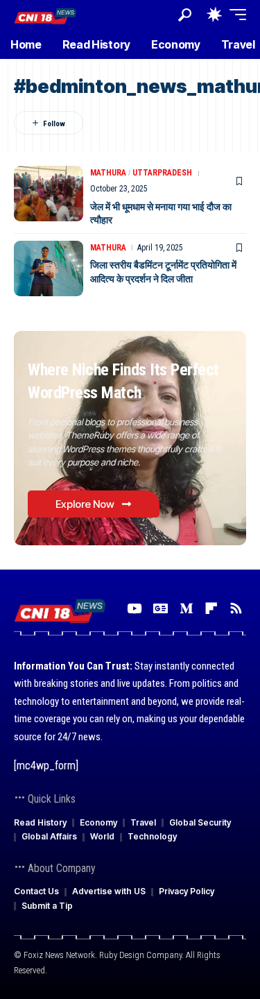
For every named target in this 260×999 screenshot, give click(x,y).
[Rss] (236, 608)
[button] (185, 15)
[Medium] (186, 608)
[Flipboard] (211, 608)
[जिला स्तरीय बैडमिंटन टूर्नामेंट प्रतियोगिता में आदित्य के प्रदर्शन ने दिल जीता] (48, 268)
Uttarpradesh (162, 173)
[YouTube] (134, 608)
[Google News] (160, 608)
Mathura (108, 173)
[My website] (46, 14)
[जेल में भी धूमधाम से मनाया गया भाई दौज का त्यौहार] (48, 193)
